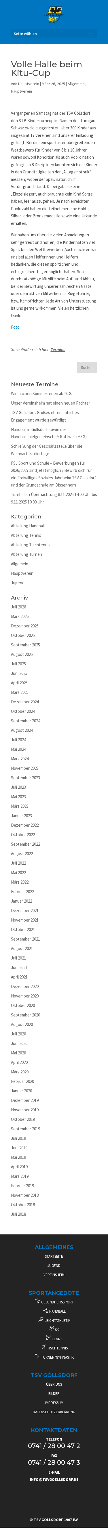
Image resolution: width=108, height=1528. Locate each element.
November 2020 (25, 996)
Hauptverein (28, 83)
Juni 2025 (19, 673)
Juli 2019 (18, 1138)
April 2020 (19, 1062)
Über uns (54, 1384)
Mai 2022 (18, 872)
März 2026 (20, 616)
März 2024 (20, 758)
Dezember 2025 (25, 626)
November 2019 (25, 1110)
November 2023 (25, 768)
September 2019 (25, 1128)
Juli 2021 (18, 958)
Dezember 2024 (25, 701)
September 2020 (25, 1015)
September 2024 (25, 720)
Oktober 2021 (23, 929)
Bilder (54, 1393)
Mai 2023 (18, 796)
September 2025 (25, 645)
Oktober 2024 (23, 711)
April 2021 (19, 977)
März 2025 (20, 692)
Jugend (17, 582)
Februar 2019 (22, 1185)
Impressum (54, 1402)
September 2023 (25, 777)
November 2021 (25, 920)
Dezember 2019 (25, 1100)
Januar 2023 (21, 815)
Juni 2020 (19, 1043)
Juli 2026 (18, 607)
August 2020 (22, 1024)
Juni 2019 (19, 1147)
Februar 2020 (22, 1081)
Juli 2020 (18, 1034)
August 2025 (22, 654)
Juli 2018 (18, 1214)
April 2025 (19, 683)
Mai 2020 (18, 1053)
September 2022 (25, 844)
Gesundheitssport (57, 1302)
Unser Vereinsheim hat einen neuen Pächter (50, 403)
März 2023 (20, 806)
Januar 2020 (21, 1091)
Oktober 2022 (23, 834)
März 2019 (20, 1176)
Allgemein (76, 83)
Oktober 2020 (23, 1005)
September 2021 (25, 939)
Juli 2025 (18, 664)
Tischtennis (57, 1348)
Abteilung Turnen (26, 554)
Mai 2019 (18, 1157)
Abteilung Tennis (26, 535)
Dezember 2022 (25, 825)
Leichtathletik (57, 1320)
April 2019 (19, 1166)
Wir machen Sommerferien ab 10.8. (41, 393)
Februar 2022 (22, 891)
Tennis (57, 1338)
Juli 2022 (18, 863)
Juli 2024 (18, 739)
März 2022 (20, 882)
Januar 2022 (21, 901)
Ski (57, 1329)
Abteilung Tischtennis (30, 544)
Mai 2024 (18, 749)
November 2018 (25, 1195)
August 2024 (22, 730)
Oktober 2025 (23, 635)
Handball (57, 1311)
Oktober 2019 (23, 1119)
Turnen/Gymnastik (57, 1357)
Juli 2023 (18, 787)
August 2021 (22, 948)
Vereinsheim (54, 1274)
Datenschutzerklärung (54, 1412)
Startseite (54, 1256)
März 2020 (20, 1072)
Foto (15, 327)
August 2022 (22, 853)
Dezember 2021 (25, 910)
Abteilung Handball (28, 526)
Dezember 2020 (25, 986)
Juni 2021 (19, 967)
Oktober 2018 (23, 1204)
